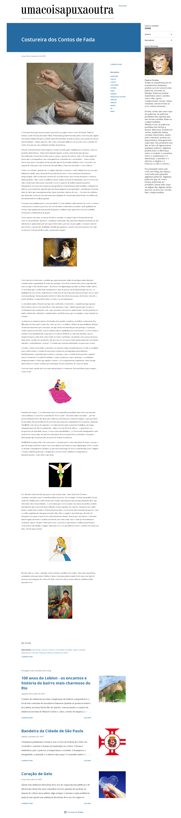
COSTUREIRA (114, 85)
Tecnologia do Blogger (75, 812)
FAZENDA (113, 94)
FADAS (112, 91)
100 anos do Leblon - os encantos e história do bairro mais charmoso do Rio (55, 683)
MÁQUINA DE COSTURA (117, 97)
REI (111, 108)
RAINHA (112, 105)
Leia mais (87, 718)
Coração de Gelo (36, 773)
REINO (112, 111)
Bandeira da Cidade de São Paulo (52, 730)
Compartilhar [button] (116, 64)
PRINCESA (113, 100)
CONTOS (113, 82)
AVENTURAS (114, 76)
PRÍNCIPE (113, 103)
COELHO (113, 79)
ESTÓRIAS (113, 88)
